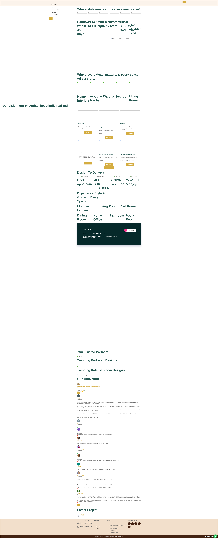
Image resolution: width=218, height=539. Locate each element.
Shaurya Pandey (80, 431)
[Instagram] (132, 523)
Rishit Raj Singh (80, 440)
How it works (55, 9)
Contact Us (55, 14)
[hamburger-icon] (184, 2)
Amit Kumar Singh (80, 449)
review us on (79, 391)
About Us (54, 4)
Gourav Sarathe (80, 493)
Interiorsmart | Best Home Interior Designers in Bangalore (88, 386)
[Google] (135, 523)
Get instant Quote (131, 230)
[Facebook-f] (129, 523)
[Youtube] (129, 527)
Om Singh (79, 466)
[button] (125, 40)
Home (53, 2)
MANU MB (79, 398)
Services (54, 7)
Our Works (54, 12)
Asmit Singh (79, 457)
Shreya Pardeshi (80, 475)
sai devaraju (79, 423)
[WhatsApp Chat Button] (215, 536)
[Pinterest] (139, 523)
